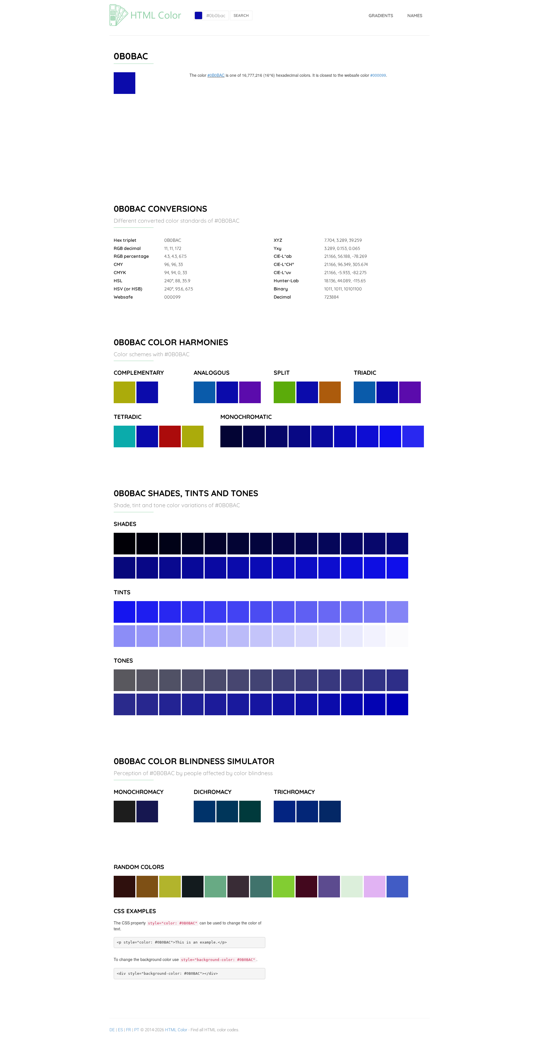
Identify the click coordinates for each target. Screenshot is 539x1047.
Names (414, 15)
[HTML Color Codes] (145, 7)
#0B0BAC (216, 75)
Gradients (381, 15)
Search (241, 15)
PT (136, 1029)
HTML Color (176, 1029)
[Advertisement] (269, 146)
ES (120, 1029)
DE (112, 1029)
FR (128, 1029)
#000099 (378, 75)
